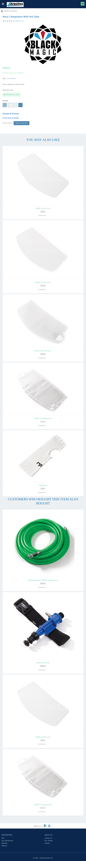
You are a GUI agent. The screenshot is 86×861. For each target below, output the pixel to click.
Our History (49, 841)
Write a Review (21, 123)
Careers (47, 843)
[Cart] (82, 4)
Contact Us (48, 838)
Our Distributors (7, 841)
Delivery (4, 843)
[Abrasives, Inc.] (15, 4)
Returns (4, 846)
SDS (3, 838)
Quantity (5, 100)
